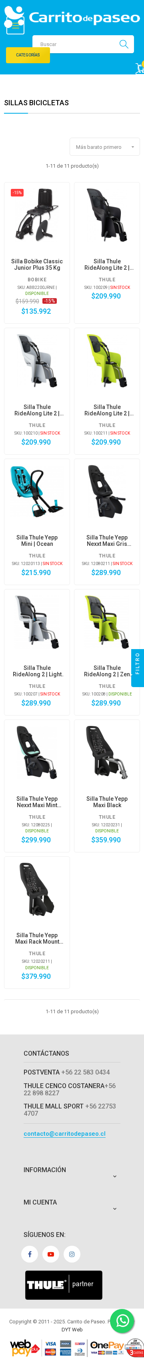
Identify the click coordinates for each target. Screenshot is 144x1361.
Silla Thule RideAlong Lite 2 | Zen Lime (107, 410)
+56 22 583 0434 (85, 1072)
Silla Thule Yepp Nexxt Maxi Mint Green (37, 802)
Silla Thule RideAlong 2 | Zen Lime (107, 671)
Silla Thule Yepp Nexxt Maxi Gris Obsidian (107, 540)
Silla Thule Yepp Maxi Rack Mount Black (37, 938)
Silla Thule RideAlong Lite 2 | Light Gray (37, 410)
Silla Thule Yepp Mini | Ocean (37, 540)
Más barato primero (106, 147)
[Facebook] (29, 1254)
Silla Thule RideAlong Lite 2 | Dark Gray (107, 264)
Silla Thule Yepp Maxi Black (107, 802)
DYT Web (72, 1330)
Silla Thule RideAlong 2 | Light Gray (37, 671)
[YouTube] (50, 1254)
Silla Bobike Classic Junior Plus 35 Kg (37, 264)
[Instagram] (72, 1254)
